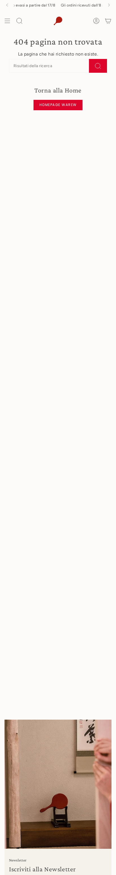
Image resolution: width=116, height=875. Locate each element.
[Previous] (7, 5)
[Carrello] (108, 20)
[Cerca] (98, 66)
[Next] (108, 5)
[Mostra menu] (7, 20)
